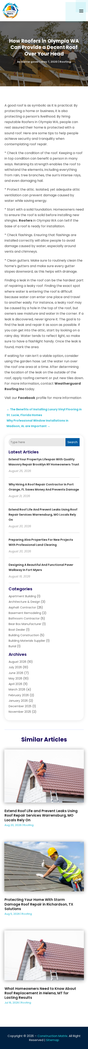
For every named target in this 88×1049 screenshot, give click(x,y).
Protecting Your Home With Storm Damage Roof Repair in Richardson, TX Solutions (39, 904)
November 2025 (20, 712)
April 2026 (15, 684)
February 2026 (19, 695)
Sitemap (52, 1040)
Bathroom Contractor (24, 618)
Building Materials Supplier (27, 641)
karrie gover (30, 62)
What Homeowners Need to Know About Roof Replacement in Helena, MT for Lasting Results (40, 993)
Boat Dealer (17, 630)
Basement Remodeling (25, 613)
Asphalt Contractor (22, 607)
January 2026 (18, 701)
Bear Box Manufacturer (25, 624)
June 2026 (16, 673)
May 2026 (15, 678)
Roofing (65, 62)
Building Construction (24, 635)
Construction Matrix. (52, 1036)
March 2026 (17, 689)
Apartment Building (22, 596)
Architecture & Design (24, 602)
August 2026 (17, 662)
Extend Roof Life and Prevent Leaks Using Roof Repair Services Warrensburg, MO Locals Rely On (43, 514)
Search (73, 442)
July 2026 (15, 667)
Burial (12, 646)
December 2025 (20, 706)
